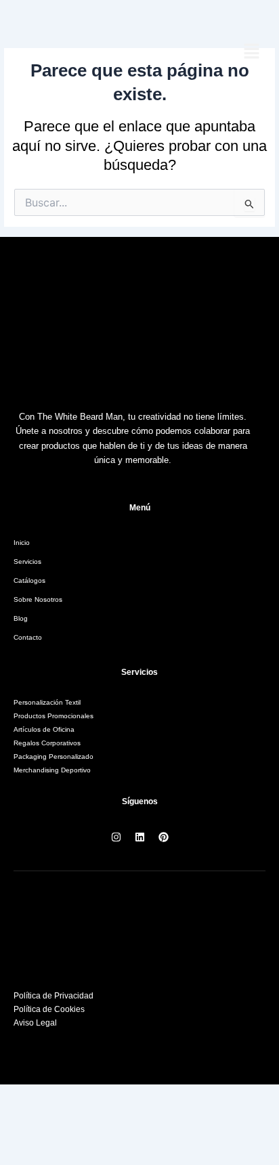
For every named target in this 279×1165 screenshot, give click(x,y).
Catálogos (29, 580)
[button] (251, 53)
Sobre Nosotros (38, 599)
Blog (21, 618)
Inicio (22, 542)
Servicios (27, 561)
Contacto (28, 637)
